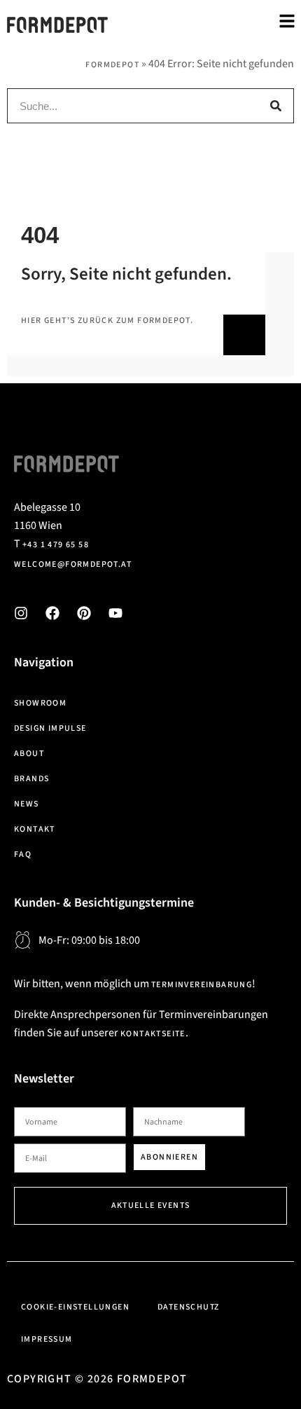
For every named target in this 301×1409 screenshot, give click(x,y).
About (29, 754)
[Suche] (275, 106)
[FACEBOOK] (52, 613)
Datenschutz (188, 1307)
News (26, 804)
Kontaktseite (153, 1034)
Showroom (40, 703)
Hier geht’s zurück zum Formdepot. (107, 321)
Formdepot (112, 65)
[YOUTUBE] (116, 613)
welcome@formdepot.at (73, 564)
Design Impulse (50, 728)
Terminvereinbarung (201, 985)
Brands (31, 779)
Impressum (47, 1339)
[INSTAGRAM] (21, 613)
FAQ (22, 854)
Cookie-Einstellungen (75, 1307)
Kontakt (34, 829)
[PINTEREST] (84, 613)
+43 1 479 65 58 (55, 545)
